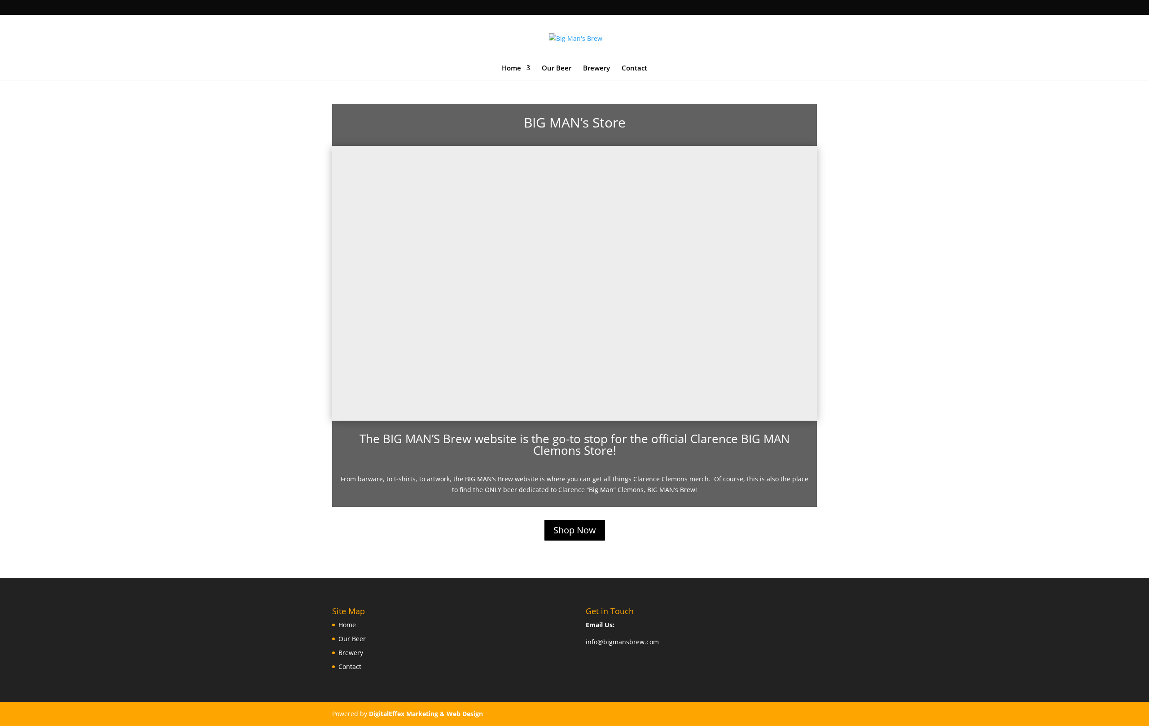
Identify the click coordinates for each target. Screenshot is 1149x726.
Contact (634, 68)
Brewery (596, 68)
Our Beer (556, 68)
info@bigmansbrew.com (622, 642)
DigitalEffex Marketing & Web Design (426, 713)
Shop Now (574, 530)
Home (511, 68)
